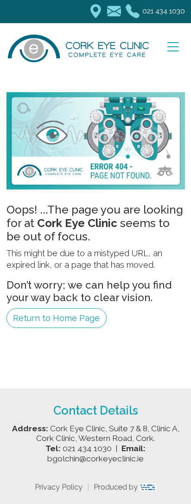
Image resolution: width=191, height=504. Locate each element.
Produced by (117, 487)
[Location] (95, 11)
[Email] (114, 11)
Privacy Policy (59, 487)
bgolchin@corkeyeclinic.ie (95, 458)
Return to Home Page (56, 318)
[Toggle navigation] (173, 47)
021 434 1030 (163, 11)
